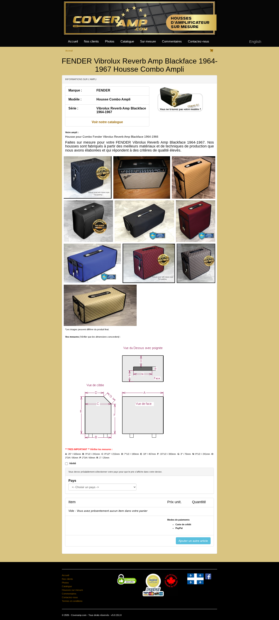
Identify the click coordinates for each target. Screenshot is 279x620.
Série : (73, 108)
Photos (109, 41)
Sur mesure (148, 41)
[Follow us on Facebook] (208, 576)
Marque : (75, 90)
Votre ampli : (72, 132)
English (255, 42)
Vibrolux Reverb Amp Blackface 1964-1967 (121, 110)
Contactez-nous (198, 41)
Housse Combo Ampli (113, 99)
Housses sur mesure (72, 590)
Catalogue (127, 41)
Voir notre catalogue (107, 122)
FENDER (103, 90)
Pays (72, 480)
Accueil (73, 41)
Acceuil (69, 50)
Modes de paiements (178, 520)
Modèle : (74, 99)
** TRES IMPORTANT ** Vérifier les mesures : (89, 449)
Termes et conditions (72, 601)
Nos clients (91, 41)
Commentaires (172, 41)
